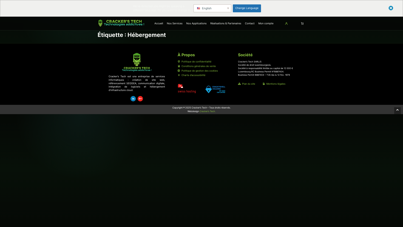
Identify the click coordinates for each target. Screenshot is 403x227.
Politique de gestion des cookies (200, 70)
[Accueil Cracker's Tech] (137, 62)
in (133, 98)
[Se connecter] (286, 23)
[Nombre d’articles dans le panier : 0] (302, 23)
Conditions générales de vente (199, 66)
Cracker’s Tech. (208, 111)
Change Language (246, 8)
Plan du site (248, 83)
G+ (140, 98)
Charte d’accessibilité (193, 75)
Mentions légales (275, 83)
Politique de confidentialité (196, 61)
